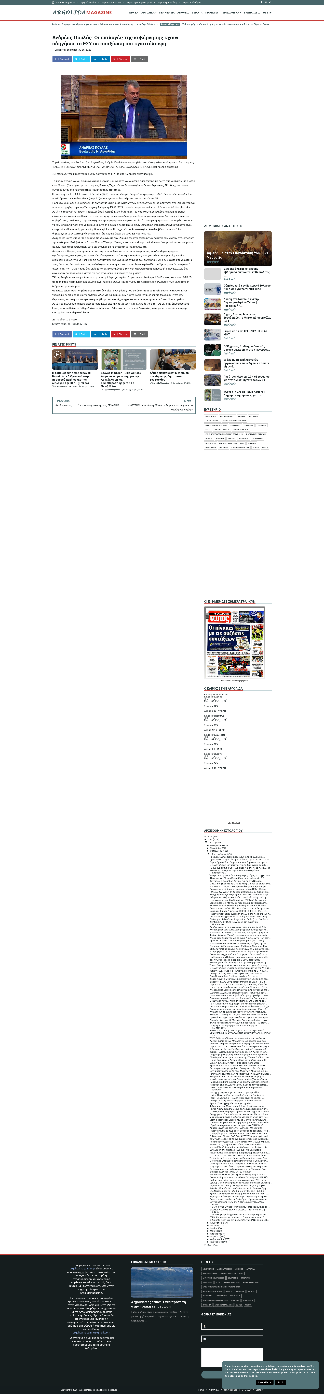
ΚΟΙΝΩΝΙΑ (220, 439)
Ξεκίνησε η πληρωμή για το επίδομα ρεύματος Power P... (239, 1009)
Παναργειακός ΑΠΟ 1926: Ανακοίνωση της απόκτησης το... (240, 908)
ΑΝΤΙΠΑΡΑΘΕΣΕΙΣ (227, 416)
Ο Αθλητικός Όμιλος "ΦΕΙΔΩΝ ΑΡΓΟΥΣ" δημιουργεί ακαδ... (240, 1136)
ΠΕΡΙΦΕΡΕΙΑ (167, 12)
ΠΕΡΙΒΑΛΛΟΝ (257, 439)
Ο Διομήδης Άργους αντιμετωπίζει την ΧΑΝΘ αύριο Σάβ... (239, 1220)
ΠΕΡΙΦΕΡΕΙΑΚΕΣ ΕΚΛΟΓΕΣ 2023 (231, 443)
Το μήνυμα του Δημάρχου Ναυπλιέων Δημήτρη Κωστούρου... (233, 1026)
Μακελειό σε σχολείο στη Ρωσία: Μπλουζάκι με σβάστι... (239, 1079)
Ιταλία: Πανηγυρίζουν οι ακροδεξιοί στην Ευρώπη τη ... (238, 1095)
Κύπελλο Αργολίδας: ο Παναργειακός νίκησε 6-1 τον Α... (239, 971)
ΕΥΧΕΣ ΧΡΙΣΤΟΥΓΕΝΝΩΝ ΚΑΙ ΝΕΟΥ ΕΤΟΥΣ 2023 (224, 434)
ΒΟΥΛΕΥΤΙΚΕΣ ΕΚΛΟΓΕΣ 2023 (234, 421)
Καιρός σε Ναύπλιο (214, 716)
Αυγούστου (216, 1223)
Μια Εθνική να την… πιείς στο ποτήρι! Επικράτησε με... (238, 1001)
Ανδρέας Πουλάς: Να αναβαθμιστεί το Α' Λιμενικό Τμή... (238, 1188)
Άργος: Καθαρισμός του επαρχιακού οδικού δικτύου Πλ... (239, 1193)
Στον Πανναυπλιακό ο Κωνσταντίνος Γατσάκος (234, 976)
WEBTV (267, 12)
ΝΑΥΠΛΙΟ (231, 439)
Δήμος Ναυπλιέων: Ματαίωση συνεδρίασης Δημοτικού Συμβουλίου (248, 24)
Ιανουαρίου (216, 1242)
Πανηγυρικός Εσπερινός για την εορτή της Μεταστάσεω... (240, 1114)
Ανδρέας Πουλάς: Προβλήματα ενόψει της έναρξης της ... (239, 990)
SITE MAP (246, 1390)
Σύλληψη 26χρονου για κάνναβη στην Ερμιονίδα (234, 1092)
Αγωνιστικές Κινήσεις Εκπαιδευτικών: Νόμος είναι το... (238, 1144)
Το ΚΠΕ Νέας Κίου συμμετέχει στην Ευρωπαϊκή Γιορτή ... (238, 1003)
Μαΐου (213, 1231)
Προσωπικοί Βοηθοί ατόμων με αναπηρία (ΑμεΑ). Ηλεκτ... (239, 1082)
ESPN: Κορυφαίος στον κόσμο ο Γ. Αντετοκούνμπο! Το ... (238, 1217)
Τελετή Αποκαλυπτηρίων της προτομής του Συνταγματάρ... (240, 1074)
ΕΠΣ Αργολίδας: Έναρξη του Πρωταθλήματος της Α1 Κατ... (240, 968)
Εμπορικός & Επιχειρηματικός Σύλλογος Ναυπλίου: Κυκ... (239, 946)
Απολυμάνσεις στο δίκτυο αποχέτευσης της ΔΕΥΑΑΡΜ (238, 927)
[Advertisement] (238, 164)
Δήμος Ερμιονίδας (167, 2)
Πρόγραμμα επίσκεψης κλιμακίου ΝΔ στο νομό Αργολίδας (240, 868)
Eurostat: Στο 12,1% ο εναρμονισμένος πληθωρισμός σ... (238, 886)
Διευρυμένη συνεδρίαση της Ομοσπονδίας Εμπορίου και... (239, 998)
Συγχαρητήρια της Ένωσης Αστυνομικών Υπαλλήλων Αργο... (237, 1203)
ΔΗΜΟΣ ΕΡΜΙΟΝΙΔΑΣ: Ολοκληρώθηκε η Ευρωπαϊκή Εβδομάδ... (236, 1088)
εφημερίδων (243, 681)
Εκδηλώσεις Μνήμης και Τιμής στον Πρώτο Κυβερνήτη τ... (239, 897)
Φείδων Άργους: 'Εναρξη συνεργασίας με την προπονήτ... (239, 935)
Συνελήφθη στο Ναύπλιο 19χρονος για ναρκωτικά (235, 1150)
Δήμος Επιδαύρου (191, 2)
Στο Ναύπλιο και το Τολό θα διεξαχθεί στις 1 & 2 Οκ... (237, 1191)
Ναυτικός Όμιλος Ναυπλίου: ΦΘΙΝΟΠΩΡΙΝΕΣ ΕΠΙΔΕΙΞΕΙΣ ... (239, 911)
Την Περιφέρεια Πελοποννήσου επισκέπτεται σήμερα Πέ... (240, 957)
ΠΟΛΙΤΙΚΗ (252, 443)
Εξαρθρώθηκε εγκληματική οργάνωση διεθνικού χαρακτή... (241, 1182)
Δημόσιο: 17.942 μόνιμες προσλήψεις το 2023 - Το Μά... (238, 982)
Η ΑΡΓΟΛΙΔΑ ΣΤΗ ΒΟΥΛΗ (256, 434)
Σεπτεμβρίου (219, 854)
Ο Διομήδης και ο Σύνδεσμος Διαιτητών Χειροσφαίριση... (239, 1133)
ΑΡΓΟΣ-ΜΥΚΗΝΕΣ (213, 421)
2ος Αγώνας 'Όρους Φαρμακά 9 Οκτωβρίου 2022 (235, 960)
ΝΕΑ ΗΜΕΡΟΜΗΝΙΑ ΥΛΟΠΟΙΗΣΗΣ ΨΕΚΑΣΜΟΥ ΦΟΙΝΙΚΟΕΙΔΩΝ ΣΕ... (240, 1034)
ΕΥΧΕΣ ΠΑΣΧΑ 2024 (241, 430)
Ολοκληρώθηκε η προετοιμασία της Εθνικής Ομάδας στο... (240, 1057)
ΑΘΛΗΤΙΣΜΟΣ (211, 416)
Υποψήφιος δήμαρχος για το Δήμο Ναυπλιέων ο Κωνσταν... (240, 938)
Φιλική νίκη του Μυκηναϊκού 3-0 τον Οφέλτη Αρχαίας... (238, 1106)
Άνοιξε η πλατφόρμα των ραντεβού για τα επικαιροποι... (239, 1014)
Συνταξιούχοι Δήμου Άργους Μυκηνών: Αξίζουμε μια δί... (239, 1071)
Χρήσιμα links (230, 1390)
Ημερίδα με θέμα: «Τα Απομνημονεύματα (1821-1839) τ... (238, 940)
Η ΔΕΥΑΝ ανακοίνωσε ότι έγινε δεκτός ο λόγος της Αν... (239, 943)
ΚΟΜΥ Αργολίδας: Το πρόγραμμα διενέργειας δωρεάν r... (239, 1139)
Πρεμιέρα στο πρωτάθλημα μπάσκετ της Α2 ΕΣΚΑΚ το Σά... (240, 859)
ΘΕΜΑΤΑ (197, 12)
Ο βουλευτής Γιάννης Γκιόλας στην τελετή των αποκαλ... (239, 1049)
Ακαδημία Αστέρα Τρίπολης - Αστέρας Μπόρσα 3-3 (236, 1128)
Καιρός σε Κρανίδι (213, 754)
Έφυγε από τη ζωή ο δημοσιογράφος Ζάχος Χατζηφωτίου (240, 875)
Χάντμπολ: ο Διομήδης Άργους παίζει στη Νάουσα (236, 881)
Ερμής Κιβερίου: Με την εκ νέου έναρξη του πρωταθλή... (239, 903)
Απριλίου (215, 1234)
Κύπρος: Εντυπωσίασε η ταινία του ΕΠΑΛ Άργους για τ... (239, 1052)
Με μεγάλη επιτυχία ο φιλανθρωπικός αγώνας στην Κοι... (239, 1117)
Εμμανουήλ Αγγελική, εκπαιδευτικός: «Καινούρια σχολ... (238, 992)
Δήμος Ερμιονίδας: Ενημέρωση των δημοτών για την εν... (239, 862)
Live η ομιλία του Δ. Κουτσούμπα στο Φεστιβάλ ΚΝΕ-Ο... (238, 1163)
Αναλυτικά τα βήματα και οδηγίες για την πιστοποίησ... (238, 1012)
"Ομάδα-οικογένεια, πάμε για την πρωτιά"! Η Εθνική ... (237, 1125)
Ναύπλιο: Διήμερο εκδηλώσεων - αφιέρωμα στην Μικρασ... (240, 1043)
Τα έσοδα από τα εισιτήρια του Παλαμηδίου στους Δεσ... (239, 1158)
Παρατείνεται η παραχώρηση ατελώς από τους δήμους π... (240, 914)
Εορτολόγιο (234, 823)
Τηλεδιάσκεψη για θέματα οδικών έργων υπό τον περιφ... (239, 1017)
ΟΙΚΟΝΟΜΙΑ (243, 439)
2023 (210, 839)
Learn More (264, 1382)
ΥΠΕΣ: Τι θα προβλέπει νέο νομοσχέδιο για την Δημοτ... (238, 1038)
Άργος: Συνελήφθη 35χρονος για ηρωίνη (230, 1103)
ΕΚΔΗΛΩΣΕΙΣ (252, 12)
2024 (210, 836)
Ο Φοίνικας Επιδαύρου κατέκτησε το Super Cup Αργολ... (239, 1161)
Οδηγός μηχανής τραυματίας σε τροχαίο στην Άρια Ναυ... (239, 1054)
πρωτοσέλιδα (228, 681)
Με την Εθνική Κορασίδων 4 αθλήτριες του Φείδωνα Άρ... (239, 1147)
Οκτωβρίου (216, 851)
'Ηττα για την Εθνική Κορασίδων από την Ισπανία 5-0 (237, 878)
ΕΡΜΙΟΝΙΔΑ (261, 425)
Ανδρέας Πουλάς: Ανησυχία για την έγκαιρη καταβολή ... (239, 962)
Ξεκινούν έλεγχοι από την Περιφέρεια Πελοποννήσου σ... (239, 954)
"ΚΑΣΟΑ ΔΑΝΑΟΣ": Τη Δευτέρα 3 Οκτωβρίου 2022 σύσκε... (240, 892)
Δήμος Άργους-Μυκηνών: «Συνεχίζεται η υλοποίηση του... (239, 979)
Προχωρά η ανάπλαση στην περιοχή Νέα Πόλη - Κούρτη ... (239, 889)
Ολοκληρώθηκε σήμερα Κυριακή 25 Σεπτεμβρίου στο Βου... (240, 1111)
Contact (259, 1390)
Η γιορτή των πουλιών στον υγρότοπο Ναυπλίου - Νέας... (239, 987)
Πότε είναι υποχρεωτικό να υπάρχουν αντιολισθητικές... (239, 916)
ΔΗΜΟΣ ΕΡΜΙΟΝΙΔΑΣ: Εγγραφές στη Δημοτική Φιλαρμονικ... (234, 923)
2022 (212, 842)
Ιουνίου (214, 1228)
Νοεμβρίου (216, 848)
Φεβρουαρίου (217, 1239)
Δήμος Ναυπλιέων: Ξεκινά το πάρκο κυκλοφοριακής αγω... (240, 1046)
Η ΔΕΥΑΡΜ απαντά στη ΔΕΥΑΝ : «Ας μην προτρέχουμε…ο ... (240, 932)
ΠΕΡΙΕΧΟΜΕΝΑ (230, 12)
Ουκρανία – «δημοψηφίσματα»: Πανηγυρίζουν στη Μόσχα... (240, 1006)
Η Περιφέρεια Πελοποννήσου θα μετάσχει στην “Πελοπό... (240, 951)
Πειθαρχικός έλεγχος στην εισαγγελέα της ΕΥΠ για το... (239, 1180)
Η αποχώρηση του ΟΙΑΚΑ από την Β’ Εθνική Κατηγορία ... (239, 900)
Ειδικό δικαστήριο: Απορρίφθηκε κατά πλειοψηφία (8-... (239, 1060)
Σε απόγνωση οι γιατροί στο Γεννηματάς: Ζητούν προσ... (239, 1068)
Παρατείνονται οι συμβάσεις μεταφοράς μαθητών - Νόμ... (239, 1131)
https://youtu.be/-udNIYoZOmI (69, 323)
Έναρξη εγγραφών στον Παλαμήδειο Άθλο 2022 (234, 1063)
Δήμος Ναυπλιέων (111, 2)
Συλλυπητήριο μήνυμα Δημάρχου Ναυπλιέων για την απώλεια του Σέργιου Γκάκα (139, 24)
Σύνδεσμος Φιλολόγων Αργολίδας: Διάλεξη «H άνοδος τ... (240, 919)
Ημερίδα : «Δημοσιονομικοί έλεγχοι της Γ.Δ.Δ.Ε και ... (237, 857)
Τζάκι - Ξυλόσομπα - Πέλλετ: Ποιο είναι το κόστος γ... (237, 1098)
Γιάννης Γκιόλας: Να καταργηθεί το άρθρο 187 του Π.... (238, 1100)
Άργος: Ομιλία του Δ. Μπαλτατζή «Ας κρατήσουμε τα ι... (238, 1041)
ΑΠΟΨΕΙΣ (183, 12)
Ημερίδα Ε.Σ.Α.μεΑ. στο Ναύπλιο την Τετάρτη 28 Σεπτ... (238, 1065)
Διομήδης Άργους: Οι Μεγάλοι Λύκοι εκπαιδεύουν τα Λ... (239, 1020)
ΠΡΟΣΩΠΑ (211, 12)
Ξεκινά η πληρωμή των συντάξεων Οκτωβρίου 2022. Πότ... (240, 1177)
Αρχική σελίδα (88, 2)
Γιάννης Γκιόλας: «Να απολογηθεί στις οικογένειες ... (237, 973)
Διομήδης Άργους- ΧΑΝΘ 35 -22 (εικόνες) (231, 1171)
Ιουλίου (214, 1225)
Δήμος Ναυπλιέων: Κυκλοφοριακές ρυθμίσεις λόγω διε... (239, 984)
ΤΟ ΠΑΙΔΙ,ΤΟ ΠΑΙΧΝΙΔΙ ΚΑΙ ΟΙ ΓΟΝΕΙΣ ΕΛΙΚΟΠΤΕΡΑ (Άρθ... (238, 1155)
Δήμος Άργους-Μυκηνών (139, 2)
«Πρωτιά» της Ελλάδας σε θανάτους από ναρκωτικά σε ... (239, 1207)
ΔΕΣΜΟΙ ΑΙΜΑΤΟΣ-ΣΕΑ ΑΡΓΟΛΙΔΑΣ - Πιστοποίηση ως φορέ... (237, 1210)
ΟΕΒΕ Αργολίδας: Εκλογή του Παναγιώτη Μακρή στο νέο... (240, 949)
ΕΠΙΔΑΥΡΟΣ (248, 425)
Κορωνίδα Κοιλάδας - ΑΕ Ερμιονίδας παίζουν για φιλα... (238, 1185)
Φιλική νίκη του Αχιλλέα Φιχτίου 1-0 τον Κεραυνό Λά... (238, 1030)
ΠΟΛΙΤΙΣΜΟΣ (211, 448)
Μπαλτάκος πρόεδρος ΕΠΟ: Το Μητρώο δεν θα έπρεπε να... (240, 883)
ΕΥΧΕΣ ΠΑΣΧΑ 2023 (222, 430)
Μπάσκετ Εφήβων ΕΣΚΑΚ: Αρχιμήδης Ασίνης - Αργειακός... (240, 1122)
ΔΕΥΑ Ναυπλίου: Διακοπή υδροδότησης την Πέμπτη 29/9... (240, 995)
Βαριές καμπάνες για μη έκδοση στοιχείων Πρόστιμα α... (239, 1196)
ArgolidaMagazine (84, 24)
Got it (280, 1382)
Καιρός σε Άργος (213, 696)
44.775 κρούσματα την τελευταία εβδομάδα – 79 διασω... (239, 1022)
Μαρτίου (215, 1236)
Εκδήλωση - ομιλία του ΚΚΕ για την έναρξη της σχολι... (238, 1076)
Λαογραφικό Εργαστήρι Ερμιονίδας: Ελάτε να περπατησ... (240, 894)
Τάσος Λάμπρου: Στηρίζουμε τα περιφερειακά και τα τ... (239, 1109)
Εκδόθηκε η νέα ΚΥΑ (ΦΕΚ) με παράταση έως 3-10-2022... (239, 1174)
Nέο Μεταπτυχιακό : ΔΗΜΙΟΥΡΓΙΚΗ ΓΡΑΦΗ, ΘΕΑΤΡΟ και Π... (240, 1141)
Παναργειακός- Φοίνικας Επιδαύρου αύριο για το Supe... (239, 1199)
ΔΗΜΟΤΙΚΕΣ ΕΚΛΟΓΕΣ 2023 (216, 425)
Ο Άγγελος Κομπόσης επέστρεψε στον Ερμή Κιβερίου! (238, 1214)
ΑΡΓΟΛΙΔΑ (148, 12)
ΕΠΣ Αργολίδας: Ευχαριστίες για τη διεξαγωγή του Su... (239, 865)
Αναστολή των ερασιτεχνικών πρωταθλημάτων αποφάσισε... (234, 871)
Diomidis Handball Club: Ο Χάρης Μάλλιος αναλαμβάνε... (238, 1120)
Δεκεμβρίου (216, 845)
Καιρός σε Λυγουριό (214, 735)
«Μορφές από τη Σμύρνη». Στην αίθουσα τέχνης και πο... (239, 1085)
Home (201, 1390)
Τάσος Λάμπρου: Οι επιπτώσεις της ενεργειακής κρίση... (239, 965)
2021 (210, 1244)
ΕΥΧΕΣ (208, 430)
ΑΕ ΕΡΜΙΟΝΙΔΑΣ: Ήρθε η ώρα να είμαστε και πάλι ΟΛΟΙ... (239, 905)
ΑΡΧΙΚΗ (134, 12)
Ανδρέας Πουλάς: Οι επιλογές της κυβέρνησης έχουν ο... (239, 929)
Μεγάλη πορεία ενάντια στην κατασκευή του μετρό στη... (239, 1166)
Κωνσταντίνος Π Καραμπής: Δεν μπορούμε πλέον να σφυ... (240, 1152)
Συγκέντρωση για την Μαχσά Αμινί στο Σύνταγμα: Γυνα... (239, 1169)
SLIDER (256, 448)
